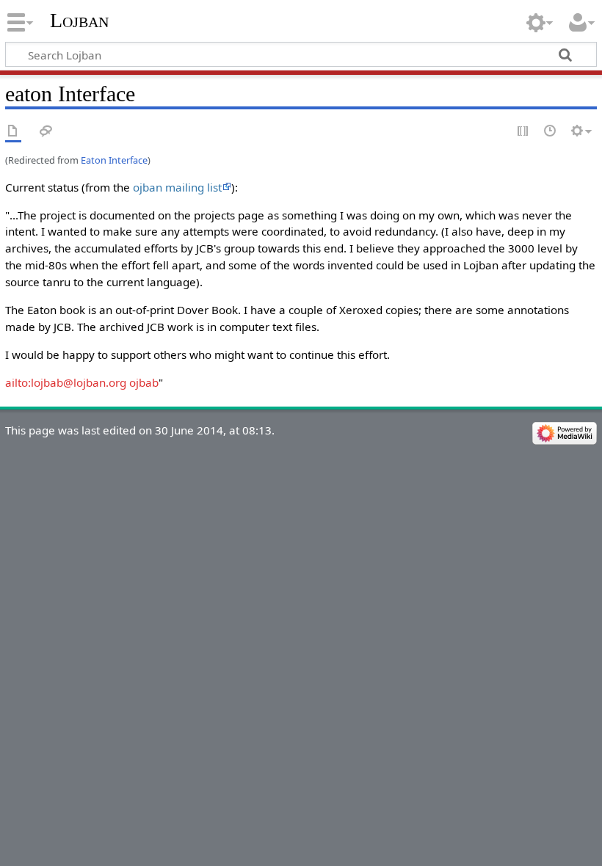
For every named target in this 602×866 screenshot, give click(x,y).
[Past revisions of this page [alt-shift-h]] (551, 131)
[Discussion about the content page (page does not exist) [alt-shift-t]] (46, 131)
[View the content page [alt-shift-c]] (13, 131)
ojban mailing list (177, 187)
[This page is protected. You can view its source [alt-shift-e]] (523, 131)
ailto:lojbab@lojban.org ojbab (82, 382)
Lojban (79, 20)
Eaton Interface (114, 160)
